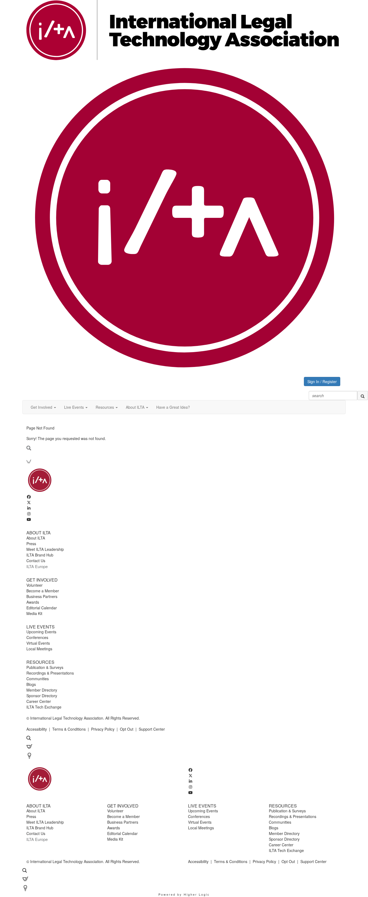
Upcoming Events (41, 631)
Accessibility (36, 729)
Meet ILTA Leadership (45, 549)
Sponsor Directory (41, 695)
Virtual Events (38, 643)
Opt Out (126, 729)
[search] (362, 395)
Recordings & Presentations (50, 673)
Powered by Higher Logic (184, 894)
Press (31, 543)
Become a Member (42, 590)
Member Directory (41, 690)
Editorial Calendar (41, 607)
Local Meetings (39, 648)
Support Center (152, 729)
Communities (37, 678)
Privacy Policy (102, 729)
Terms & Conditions (69, 729)
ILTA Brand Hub (39, 555)
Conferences (37, 637)
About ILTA (35, 538)
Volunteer (34, 585)
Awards (32, 602)
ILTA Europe (37, 566)
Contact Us (35, 560)
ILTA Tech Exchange (43, 707)
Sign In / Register (322, 381)
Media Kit (34, 613)
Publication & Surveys (44, 667)
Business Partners (41, 596)
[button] (43, 407)
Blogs (31, 684)
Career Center (38, 701)
